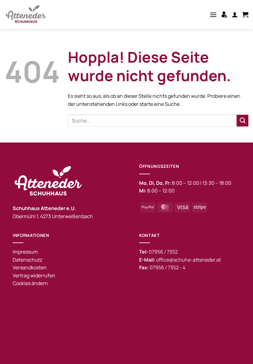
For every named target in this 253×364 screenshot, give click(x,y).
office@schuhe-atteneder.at (188, 259)
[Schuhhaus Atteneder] (28, 14)
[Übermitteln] (242, 120)
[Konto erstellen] (224, 14)
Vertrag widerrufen (34, 275)
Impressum (25, 251)
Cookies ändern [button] (30, 283)
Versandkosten (30, 267)
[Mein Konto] (235, 14)
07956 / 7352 (163, 251)
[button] (213, 14)
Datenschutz (27, 259)
